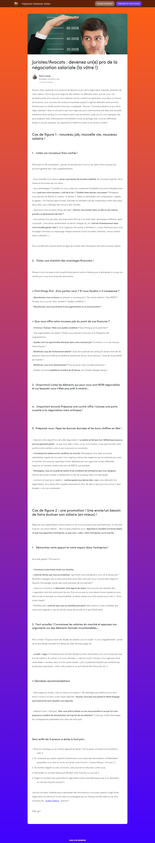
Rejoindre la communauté (128, 3)
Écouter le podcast (104, 3)
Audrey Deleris (52, 800)
